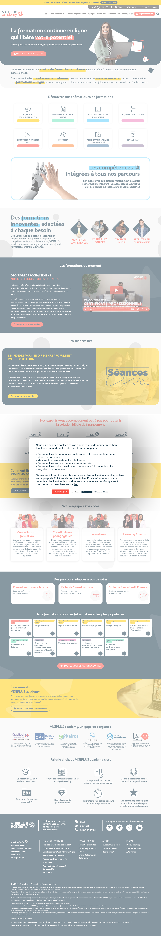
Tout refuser (74, 492)
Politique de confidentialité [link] (101, 492)
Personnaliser (87, 492)
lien (76, 484)
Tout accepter (60, 491)
